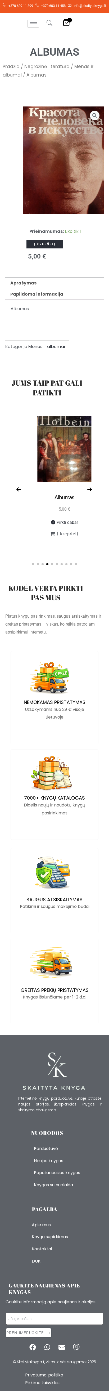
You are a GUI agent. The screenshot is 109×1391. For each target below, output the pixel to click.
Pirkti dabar (57, 522)
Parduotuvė (46, 1148)
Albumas (54, 497)
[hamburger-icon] (33, 24)
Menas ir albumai (46, 347)
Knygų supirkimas (50, 1237)
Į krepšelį (44, 244)
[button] (94, 115)
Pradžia (11, 66)
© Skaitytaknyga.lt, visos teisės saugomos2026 (54, 1362)
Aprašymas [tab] (23, 283)
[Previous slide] (19, 490)
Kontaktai (42, 1249)
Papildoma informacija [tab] (36, 294)
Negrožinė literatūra (47, 66)
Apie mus (41, 1225)
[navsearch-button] (49, 24)
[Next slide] (90, 490)
